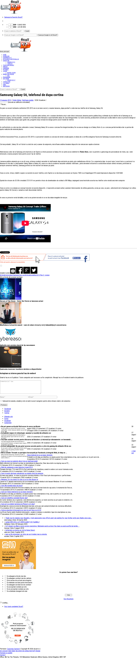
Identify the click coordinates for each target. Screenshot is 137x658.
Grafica (5, 66)
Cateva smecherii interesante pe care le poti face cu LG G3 (20, 510)
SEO (8, 75)
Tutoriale (6, 83)
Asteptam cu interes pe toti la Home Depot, (20, 530)
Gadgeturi (6, 60)
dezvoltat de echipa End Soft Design (28, 651)
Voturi (6, 419)
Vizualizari (7, 421)
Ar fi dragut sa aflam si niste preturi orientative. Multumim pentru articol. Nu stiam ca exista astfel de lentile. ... (42, 526)
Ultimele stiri (8, 417)
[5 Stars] (6, 102)
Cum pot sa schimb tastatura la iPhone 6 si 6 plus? (17, 504)
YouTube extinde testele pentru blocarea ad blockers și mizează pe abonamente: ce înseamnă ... (36, 440)
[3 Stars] (3, 102)
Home (4, 54)
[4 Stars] (5, 102)
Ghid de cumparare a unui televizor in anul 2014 (16, 467)
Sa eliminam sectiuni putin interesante (19, 583)
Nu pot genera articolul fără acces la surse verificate (20, 426)
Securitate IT (11, 80)
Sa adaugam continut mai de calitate (19, 578)
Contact (2, 655)
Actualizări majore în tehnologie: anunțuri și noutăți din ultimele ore (25, 433)
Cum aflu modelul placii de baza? (11, 486)
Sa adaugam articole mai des (16, 576)
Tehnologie (6, 81)
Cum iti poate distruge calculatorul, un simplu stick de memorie (21, 473)
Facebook (7, 409)
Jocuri (5, 71)
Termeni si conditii (6, 653)
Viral (4, 84)
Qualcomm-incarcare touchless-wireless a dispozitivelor (21, 369)
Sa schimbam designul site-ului (17, 591)
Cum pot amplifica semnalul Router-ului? (14, 498)
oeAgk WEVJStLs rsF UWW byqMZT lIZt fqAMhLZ (22, 522)
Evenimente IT (7, 57)
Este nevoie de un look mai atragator (19, 580)
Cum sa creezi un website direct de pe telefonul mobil (18, 461)
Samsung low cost (12, 275)
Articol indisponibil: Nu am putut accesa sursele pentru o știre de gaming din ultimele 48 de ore (35, 446)
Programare (6, 77)
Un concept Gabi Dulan (7, 651)
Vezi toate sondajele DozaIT (13, 607)
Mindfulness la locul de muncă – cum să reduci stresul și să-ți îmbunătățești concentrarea (33, 325)
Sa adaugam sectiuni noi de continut (19, 585)
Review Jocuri (11, 72)
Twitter (6, 413)
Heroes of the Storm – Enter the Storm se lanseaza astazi (21, 301)
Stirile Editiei (17, 100)
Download (6, 56)
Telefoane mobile (8, 65)
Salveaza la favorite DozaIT (13, 17)
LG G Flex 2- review (37, 275)
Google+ (7, 411)
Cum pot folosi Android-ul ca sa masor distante (16, 492)
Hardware (6, 68)
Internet (6, 69)
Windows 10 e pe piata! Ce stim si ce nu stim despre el (19, 479)
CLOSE (7, 273)
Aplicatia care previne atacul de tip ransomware (17, 345)
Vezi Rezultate (68, 599)
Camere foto (11, 62)
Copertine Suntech (13, 649)
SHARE (2, 273)
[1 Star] (0, 102)
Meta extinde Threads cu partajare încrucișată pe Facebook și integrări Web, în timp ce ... (33, 453)
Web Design (6, 86)
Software (6, 78)
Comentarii (7, 423)
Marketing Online (8, 74)
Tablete (9, 63)
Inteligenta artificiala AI (11, 59)
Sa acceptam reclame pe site (17, 587)
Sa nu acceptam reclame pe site (18, 589)
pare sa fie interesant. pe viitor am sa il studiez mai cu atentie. (26, 534)
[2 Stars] (2, 102)
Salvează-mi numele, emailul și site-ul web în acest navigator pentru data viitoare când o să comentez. (37, 401)
